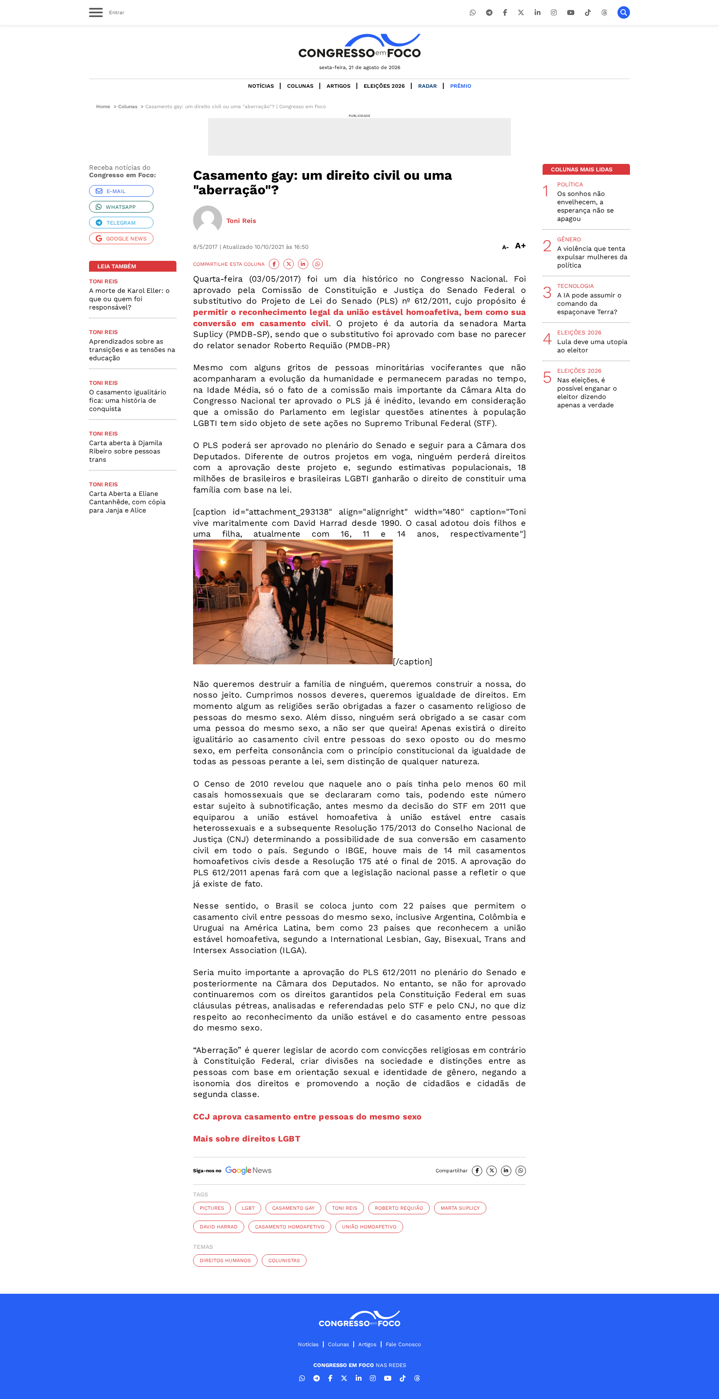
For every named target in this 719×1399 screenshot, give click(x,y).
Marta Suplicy (460, 1208)
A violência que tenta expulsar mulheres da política (592, 257)
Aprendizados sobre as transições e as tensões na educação (132, 349)
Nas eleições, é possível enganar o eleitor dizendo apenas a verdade (587, 392)
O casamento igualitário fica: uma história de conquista (127, 400)
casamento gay (293, 1208)
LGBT (248, 1208)
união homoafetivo (369, 1227)
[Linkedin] (537, 13)
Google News (126, 238)
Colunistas (284, 1260)
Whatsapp (121, 207)
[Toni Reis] (207, 221)
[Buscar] (623, 12)
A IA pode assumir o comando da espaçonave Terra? (589, 303)
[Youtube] (571, 13)
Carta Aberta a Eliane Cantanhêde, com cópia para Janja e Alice (127, 502)
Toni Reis (344, 1208)
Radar (427, 86)
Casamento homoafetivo (290, 1227)
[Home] (359, 45)
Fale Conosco (403, 1344)
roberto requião (399, 1208)
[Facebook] (505, 13)
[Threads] (604, 13)
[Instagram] (554, 13)
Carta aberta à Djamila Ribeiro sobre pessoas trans (125, 451)
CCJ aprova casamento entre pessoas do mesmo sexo (307, 1117)
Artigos (338, 86)
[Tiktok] (588, 13)
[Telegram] (489, 13)
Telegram (121, 223)
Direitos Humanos (225, 1260)
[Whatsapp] (473, 13)
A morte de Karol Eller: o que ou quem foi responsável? (129, 299)
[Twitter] (521, 13)
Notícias (261, 86)
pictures (212, 1208)
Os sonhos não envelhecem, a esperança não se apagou (585, 206)
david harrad (219, 1227)
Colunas (300, 86)
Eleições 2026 (384, 86)
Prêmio (460, 86)
